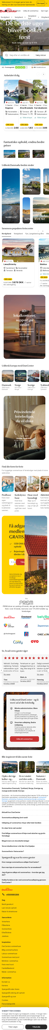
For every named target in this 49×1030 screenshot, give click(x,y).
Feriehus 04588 (9, 684)
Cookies (5, 1000)
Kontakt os (6, 982)
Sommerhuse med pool (10, 957)
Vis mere (7, 674)
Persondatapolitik (8, 1004)
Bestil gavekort (7, 904)
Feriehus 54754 (42, 684)
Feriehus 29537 (25, 681)
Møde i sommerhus (9, 972)
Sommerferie (7, 929)
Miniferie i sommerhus (10, 961)
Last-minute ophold (9, 908)
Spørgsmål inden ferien (10, 989)
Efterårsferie (6, 932)
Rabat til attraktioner (9, 911)
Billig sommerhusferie (10, 950)
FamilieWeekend (8, 968)
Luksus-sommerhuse (9, 954)
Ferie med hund (8, 964)
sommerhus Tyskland (16, 799)
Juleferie (5, 936)
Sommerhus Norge (30, 799)
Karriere (5, 985)
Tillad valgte (13, 1027)
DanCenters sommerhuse (11, 946)
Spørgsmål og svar (9, 996)
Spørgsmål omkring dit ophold (13, 993)
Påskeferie (6, 925)
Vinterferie (6, 922)
